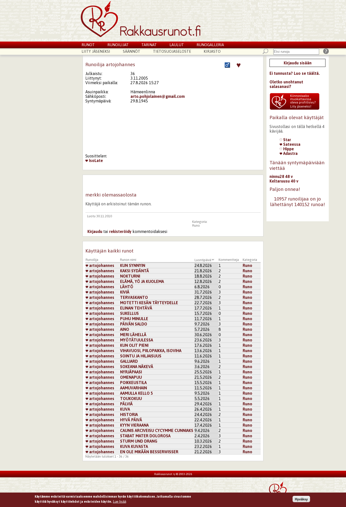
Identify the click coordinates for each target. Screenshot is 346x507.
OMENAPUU (131, 377)
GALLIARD (129, 361)
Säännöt (131, 51)
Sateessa (291, 144)
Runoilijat (118, 45)
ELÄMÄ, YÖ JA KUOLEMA (142, 281)
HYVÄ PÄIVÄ (131, 420)
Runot (88, 45)
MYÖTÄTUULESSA (136, 340)
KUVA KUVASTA (134, 446)
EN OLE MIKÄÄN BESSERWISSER (149, 451)
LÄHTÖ (126, 286)
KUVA (125, 409)
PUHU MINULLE (134, 318)
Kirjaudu (94, 231)
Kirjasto (212, 51)
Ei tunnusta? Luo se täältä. (295, 73)
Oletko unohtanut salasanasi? (286, 84)
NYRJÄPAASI (131, 372)
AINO (124, 329)
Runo (196, 225)
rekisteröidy (120, 231)
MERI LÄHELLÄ (133, 334)
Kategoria (250, 260)
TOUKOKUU (131, 398)
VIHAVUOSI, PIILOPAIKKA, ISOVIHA (150, 350)
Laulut (176, 45)
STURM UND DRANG (138, 441)
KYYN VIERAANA (134, 425)
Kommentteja (229, 260)
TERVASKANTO (134, 297)
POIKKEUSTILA (133, 382)
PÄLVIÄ (126, 404)
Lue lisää (119, 501)
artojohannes (101, 265)
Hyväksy (301, 499)
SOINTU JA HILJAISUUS (140, 356)
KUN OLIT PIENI (134, 345)
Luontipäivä (203, 260)
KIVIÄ (124, 292)
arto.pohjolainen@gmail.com (157, 96)
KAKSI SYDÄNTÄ (134, 270)
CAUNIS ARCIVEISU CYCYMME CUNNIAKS (156, 430)
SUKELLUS (129, 313)
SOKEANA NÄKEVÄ (136, 366)
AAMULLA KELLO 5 (137, 393)
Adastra (290, 153)
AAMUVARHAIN (133, 388)
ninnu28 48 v (281, 176)
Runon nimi (128, 260)
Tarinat (149, 45)
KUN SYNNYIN (132, 265)
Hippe (288, 149)
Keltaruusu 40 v (284, 181)
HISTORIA (129, 414)
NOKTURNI (130, 276)
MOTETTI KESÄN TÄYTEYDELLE (149, 302)
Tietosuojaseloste (172, 51)
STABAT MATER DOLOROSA (145, 435)
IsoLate (95, 160)
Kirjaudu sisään (298, 63)
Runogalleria (210, 45)
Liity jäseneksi (96, 51)
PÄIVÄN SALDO (133, 324)
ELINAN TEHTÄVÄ (136, 308)
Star (286, 139)
